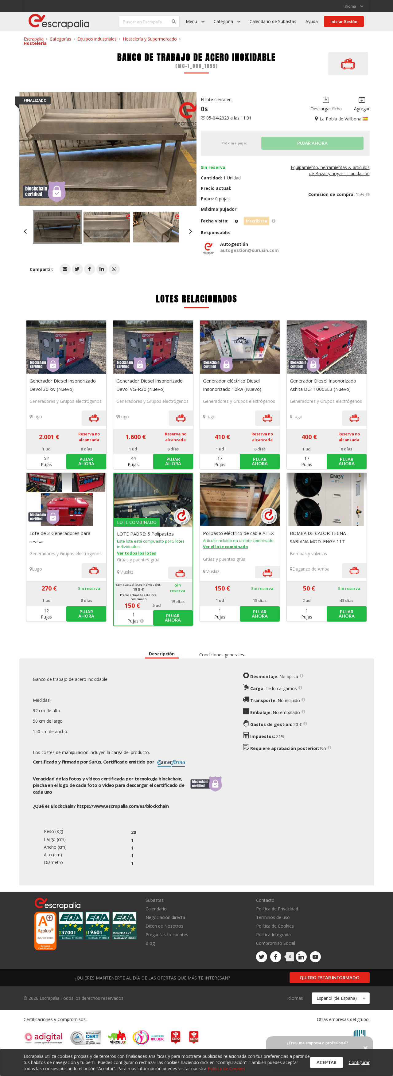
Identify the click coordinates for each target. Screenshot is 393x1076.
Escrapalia (34, 39)
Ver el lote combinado (225, 546)
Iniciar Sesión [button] (343, 21)
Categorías (60, 39)
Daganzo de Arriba (310, 569)
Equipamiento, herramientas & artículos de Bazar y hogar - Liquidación (330, 170)
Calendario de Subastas (273, 21)
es (123, 806)
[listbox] (353, 6)
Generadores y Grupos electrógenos (65, 401)
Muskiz (126, 572)
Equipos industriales (97, 39)
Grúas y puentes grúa (138, 560)
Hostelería (35, 43)
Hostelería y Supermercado (150, 39)
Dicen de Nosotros (164, 926)
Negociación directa (165, 917)
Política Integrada (273, 934)
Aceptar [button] (327, 1062)
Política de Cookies (275, 926)
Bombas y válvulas (308, 553)
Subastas (155, 900)
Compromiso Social (275, 943)
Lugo (37, 416)
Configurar (359, 1062)
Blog (150, 943)
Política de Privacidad (277, 909)
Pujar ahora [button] (86, 461)
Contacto (265, 900)
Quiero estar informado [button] (330, 977)
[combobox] (341, 998)
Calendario (156, 909)
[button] (65, 269)
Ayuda (311, 21)
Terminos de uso (273, 917)
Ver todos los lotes (136, 553)
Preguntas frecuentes (167, 934)
